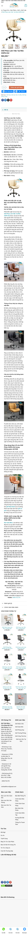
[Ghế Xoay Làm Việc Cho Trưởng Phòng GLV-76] (21, 620)
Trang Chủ (6, 10)
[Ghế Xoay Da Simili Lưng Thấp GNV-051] (21, 659)
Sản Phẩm (13, 10)
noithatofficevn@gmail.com (8, 786)
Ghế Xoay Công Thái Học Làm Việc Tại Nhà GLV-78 (21, 687)
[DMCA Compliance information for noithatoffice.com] (6, 885)
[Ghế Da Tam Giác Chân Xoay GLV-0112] (21, 699)
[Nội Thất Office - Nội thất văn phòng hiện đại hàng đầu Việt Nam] (14, 5)
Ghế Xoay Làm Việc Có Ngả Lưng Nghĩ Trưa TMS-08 (7, 667)
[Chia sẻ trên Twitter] (5, 100)
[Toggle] (2, 109)
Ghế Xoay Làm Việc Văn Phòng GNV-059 (7, 707)
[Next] (24, 30)
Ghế (18, 10)
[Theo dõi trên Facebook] (2, 882)
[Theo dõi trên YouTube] (10, 882)
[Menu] (2, 6)
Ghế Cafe (23, 10)
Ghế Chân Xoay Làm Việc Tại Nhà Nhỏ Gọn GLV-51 (7, 628)
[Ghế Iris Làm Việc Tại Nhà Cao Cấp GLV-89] (7, 679)
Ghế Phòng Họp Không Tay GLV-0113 (7, 648)
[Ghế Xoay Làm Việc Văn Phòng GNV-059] (7, 699)
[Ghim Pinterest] (11, 100)
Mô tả (6, 110)
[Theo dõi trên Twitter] (7, 882)
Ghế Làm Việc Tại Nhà (16, 94)
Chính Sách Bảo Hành (11, 607)
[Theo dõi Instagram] (5, 882)
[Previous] (3, 30)
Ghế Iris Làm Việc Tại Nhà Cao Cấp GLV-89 (7, 687)
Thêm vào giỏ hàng (16, 87)
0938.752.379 (16, 597)
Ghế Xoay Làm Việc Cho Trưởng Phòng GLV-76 (21, 628)
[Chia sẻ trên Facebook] (2, 100)
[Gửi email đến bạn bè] (8, 100)
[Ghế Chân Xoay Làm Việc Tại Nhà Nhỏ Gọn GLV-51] (7, 620)
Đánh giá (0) (8, 603)
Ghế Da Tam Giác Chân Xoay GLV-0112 (20, 707)
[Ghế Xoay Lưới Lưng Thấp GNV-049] (21, 640)
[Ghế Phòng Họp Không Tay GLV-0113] (7, 640)
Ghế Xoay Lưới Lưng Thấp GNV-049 (21, 648)
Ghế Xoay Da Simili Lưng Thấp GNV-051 (21, 667)
